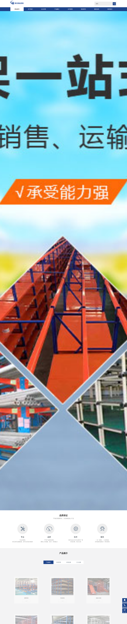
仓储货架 (58, 562)
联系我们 (110, 9)
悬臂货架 (26, 595)
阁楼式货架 (98, 595)
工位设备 (78, 562)
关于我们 (30, 9)
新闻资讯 (83, 9)
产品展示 (56, 9)
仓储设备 (68, 562)
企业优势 (43, 9)
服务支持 (96, 9)
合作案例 (70, 9)
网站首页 (17, 9)
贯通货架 (62, 595)
